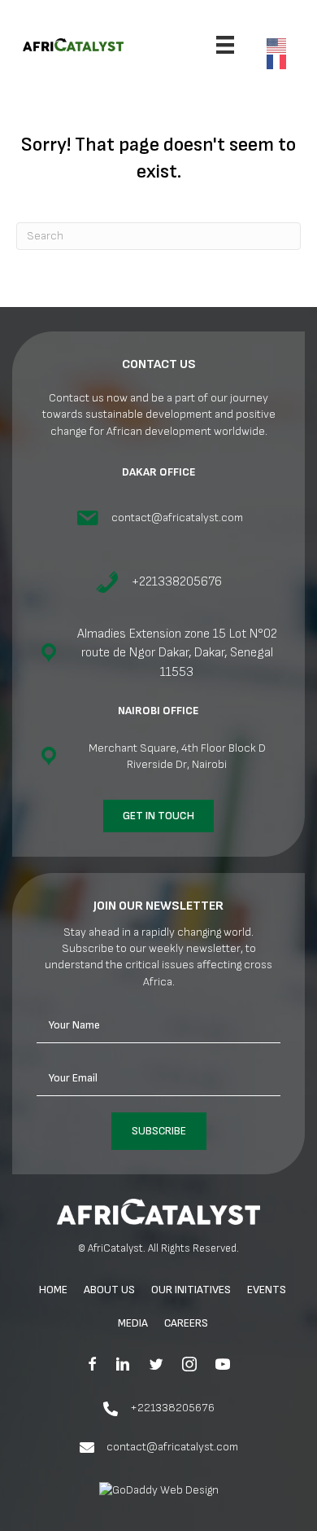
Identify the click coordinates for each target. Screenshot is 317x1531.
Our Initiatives (191, 1289)
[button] (158, 1131)
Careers (186, 1323)
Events (266, 1289)
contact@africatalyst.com (172, 1447)
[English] (280, 44)
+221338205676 (172, 1408)
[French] (280, 61)
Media (133, 1323)
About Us (109, 1289)
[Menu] (225, 44)
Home (53, 1289)
